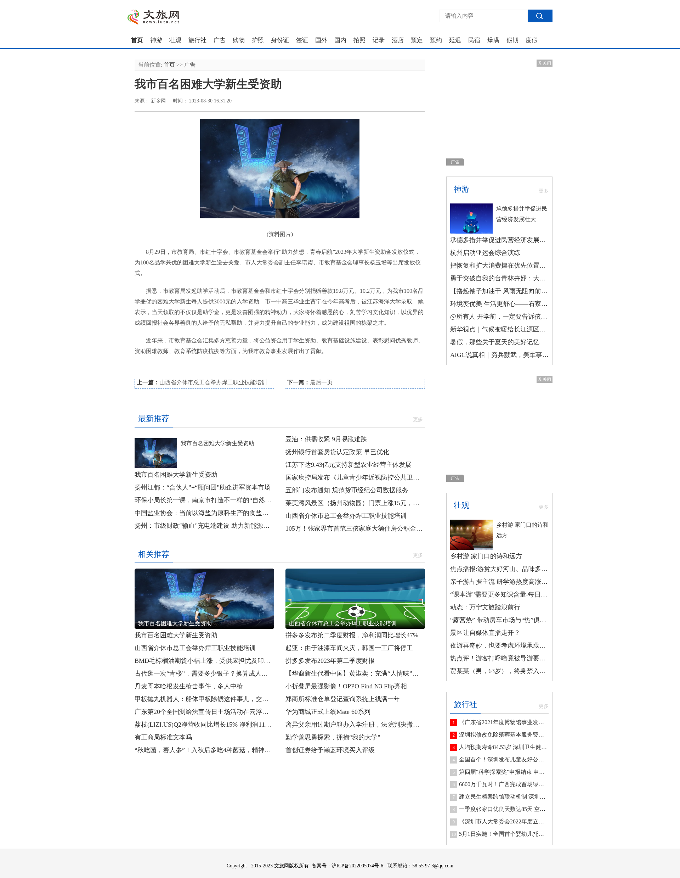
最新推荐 (153, 418)
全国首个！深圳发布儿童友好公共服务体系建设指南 (524, 759)
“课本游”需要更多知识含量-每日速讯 (499, 594)
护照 (258, 40)
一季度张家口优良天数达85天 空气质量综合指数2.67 (524, 809)
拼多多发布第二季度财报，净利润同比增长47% (351, 635)
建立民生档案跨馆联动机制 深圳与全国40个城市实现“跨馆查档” (538, 797)
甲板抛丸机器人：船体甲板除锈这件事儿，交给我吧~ (204, 699)
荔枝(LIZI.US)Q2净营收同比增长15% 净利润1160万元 (204, 724)
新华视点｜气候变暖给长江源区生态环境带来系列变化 (499, 329)
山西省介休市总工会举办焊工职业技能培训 (213, 382)
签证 (302, 40)
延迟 (455, 40)
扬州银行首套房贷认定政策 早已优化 (337, 451)
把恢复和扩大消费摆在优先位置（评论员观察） (499, 265)
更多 (418, 419)
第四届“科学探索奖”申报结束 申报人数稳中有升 (519, 772)
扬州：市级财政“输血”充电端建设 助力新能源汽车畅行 (204, 525)
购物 (239, 40)
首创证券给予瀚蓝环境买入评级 (330, 750)
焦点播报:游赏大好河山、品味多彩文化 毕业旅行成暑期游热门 (499, 568)
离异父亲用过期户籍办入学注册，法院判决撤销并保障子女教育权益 (355, 724)
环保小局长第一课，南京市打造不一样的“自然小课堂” (204, 500)
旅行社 (197, 40)
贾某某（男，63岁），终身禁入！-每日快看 (499, 671)
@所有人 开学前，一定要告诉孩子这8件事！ (499, 316)
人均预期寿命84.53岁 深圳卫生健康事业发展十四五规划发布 (534, 747)
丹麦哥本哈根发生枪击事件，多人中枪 (189, 686)
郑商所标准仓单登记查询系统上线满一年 (342, 699)
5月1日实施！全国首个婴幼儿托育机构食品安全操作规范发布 (535, 834)
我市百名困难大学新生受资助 (217, 443)
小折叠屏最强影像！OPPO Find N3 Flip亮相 (346, 686)
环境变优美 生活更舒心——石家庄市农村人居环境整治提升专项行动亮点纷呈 (499, 303)
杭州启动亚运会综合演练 (485, 252)
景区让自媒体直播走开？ (485, 632)
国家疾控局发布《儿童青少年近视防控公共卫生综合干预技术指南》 (355, 477)
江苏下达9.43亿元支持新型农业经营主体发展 (348, 464)
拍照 (359, 40)
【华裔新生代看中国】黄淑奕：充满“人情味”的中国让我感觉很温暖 (355, 673)
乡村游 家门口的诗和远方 (486, 556)
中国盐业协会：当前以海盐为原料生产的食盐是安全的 (204, 512)
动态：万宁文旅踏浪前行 (485, 607)
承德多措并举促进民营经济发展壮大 (499, 240)
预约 (436, 40)
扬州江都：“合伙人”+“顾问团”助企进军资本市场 (203, 487)
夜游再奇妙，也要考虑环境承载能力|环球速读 (499, 645)
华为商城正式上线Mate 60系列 (327, 711)
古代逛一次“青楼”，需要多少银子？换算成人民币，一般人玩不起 (204, 673)
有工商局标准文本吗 (163, 737)
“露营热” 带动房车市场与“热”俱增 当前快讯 (499, 619)
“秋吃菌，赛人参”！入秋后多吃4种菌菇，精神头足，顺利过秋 (204, 750)
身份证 (280, 40)
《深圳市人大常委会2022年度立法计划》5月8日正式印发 (530, 821)
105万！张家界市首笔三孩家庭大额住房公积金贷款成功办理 (355, 528)
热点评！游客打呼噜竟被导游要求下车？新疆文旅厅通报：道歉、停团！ (499, 658)
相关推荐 (153, 554)
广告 (220, 40)
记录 (379, 40)
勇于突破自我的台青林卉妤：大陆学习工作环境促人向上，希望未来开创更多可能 (499, 278)
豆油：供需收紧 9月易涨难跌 (326, 439)
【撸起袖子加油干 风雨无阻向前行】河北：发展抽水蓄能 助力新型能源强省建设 (499, 291)
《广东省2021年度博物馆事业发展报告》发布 (515, 722)
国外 (321, 40)
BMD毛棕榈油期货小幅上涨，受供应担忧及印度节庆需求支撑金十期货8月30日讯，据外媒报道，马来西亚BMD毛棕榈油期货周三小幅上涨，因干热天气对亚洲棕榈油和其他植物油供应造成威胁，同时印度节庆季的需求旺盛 (204, 660)
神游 (156, 40)
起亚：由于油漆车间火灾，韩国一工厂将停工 (349, 647)
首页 (137, 40)
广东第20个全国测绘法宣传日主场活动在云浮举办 (204, 711)
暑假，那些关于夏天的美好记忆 (494, 342)
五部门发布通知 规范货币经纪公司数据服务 (346, 490)
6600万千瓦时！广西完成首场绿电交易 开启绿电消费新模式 (533, 784)
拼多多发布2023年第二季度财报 (330, 660)
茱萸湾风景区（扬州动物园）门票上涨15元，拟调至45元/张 (355, 503)
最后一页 (321, 382)
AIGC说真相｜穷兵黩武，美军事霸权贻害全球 (499, 354)
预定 (417, 40)
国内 (340, 40)
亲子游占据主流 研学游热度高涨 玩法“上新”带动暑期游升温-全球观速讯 (499, 581)
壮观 (175, 40)
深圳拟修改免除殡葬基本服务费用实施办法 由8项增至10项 (532, 735)
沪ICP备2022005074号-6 (357, 865)
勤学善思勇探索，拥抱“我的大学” (332, 737)
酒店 (398, 40)
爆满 (493, 40)
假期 (512, 40)
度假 (532, 40)
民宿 (474, 40)
